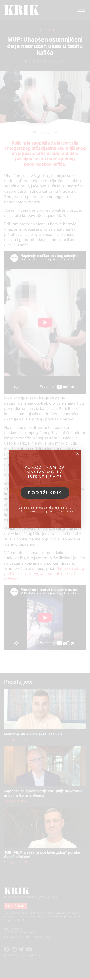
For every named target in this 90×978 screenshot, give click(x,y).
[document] (45, 489)
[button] (77, 453)
